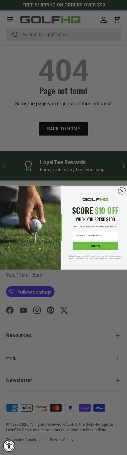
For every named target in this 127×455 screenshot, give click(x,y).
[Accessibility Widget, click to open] (9, 446)
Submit (95, 245)
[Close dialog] (121, 190)
